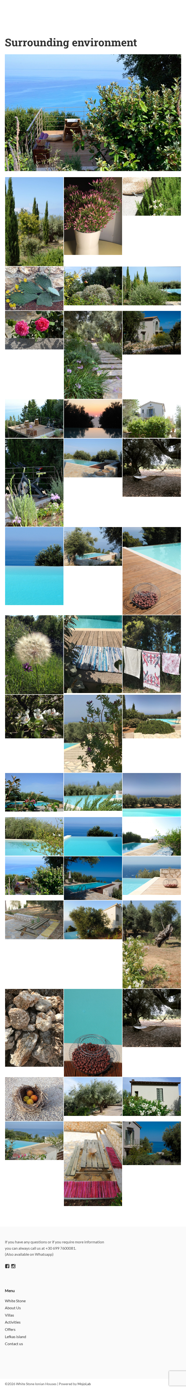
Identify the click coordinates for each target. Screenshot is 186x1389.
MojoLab (84, 1384)
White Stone (15, 1300)
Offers (10, 1329)
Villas (9, 1315)
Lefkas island (15, 1336)
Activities (13, 1322)
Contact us (14, 1343)
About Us (13, 1307)
